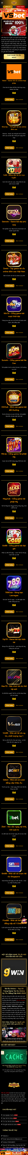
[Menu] (2, 3)
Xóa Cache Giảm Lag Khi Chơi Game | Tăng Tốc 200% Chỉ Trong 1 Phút (14, 1066)
